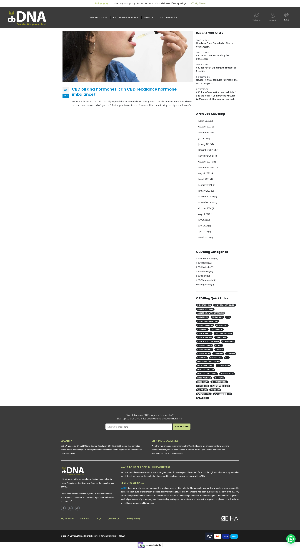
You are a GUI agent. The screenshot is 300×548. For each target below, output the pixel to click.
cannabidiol (202, 317)
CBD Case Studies (205, 258)
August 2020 (204, 214)
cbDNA (124, 488)
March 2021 (204, 179)
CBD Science (202, 271)
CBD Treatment (204, 280)
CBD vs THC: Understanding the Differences (212, 57)
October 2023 (205, 126)
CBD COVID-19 (221, 325)
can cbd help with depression (210, 313)
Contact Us (113, 519)
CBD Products (203, 267)
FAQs (98, 519)
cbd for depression (223, 333)
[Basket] (286, 15)
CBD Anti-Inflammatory (207, 321)
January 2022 (204, 144)
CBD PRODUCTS (98, 17)
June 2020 (203, 225)
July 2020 (202, 219)
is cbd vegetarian (219, 382)
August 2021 (204, 173)
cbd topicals (216, 358)
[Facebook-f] (63, 508)
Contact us (256, 20)
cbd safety (218, 354)
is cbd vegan (202, 382)
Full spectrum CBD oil (207, 374)
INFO (147, 17)
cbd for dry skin (204, 337)
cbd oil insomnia (204, 349)
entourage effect (205, 366)
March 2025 (204, 120)
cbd (228, 317)
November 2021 (206, 155)
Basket (286, 20)
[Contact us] (256, 15)
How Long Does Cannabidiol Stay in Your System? (214, 45)
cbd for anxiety (204, 333)
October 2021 (205, 161)
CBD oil (218, 345)
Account (273, 20)
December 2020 (206, 196)
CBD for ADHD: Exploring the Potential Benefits (216, 69)
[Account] (272, 15)
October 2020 (205, 208)
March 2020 (204, 237)
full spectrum (223, 366)
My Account (67, 519)
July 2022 (202, 138)
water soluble (203, 394)
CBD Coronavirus (205, 325)
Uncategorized (203, 284)
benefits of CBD (204, 305)
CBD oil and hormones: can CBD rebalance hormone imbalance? (124, 91)
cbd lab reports (204, 345)
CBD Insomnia (228, 341)
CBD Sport (201, 275)
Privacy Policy (133, 519)
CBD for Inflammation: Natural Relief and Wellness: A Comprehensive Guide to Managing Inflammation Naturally (216, 96)
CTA (226, 358)
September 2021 (206, 167)
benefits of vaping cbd (224, 305)
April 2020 (203, 231)
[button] (291, 539)
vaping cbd (202, 390)
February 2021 (205, 184)
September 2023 (206, 132)
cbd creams (202, 329)
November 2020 (206, 202)
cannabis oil (217, 317)
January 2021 (204, 190)
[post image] (127, 56)
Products (85, 519)
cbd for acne (216, 329)
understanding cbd (220, 386)
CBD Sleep (230, 354)
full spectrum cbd (205, 370)
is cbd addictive (204, 378)
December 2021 (206, 149)
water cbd (215, 390)
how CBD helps (226, 374)
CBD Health (202, 262)
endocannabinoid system (208, 361)
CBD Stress (202, 358)
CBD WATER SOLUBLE (125, 17)
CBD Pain (219, 349)
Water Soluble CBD (222, 394)
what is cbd (202, 398)
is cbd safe (219, 378)
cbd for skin (220, 337)
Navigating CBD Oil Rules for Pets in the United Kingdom (217, 81)
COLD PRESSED (168, 17)
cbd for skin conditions (208, 341)
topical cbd (202, 386)
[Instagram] (70, 508)
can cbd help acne (205, 309)
